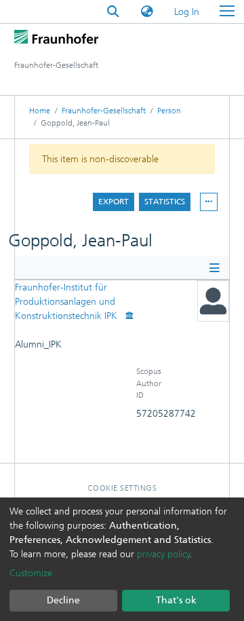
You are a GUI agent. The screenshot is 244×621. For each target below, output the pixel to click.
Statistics (164, 201)
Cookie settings (122, 488)
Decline (63, 600)
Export (113, 201)
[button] (147, 12)
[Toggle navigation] (227, 11)
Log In (187, 12)
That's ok (176, 600)
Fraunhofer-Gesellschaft (104, 110)
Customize (30, 573)
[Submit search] (113, 12)
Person (169, 110)
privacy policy (163, 554)
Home (39, 110)
